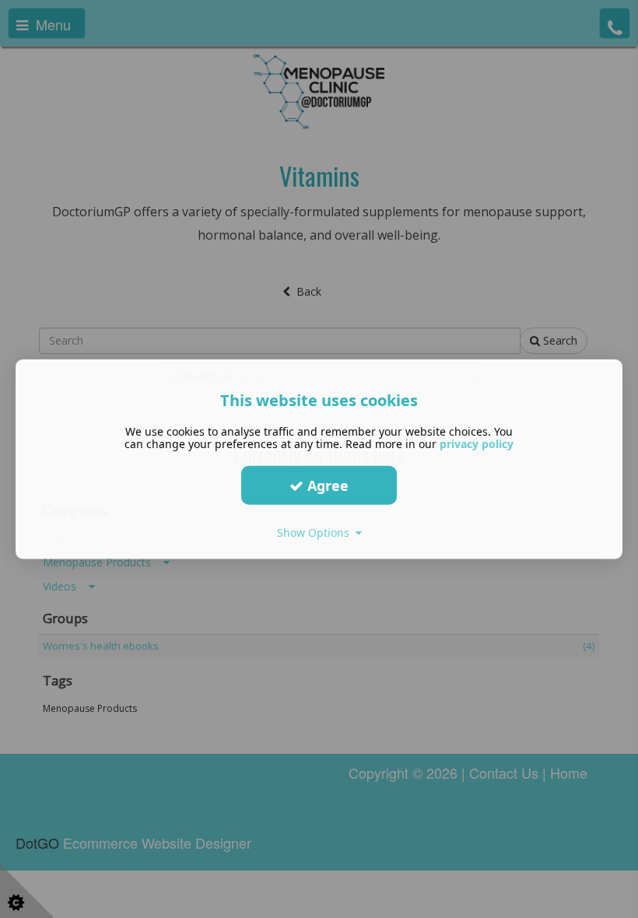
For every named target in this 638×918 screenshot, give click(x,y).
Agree (326, 484)
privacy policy (477, 443)
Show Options (316, 532)
